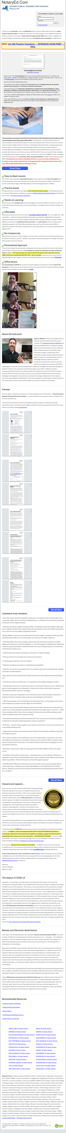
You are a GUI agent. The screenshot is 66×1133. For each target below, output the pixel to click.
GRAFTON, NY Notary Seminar (17, 1044)
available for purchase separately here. (32, 841)
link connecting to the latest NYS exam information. (25, 922)
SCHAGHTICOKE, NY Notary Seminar (46, 1059)
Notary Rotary (7, 1011)
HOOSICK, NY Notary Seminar (44, 1044)
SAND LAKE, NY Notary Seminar (17, 1059)
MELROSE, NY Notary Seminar (17, 1050)
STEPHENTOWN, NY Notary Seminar (46, 1062)
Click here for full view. (33, 72)
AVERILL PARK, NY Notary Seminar (18, 1028)
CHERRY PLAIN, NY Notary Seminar (46, 1034)
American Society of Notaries (52, 343)
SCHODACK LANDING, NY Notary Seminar (20, 1062)
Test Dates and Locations (24, 1118)
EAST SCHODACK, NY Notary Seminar (46, 1041)
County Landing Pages (8, 1118)
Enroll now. (58, 257)
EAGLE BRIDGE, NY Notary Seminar (46, 1038)
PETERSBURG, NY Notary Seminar (45, 1053)
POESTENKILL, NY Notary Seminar (18, 1056)
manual (49, 94)
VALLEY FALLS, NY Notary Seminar (46, 1065)
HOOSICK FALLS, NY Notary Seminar (19, 1047)
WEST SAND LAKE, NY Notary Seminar (19, 1068)
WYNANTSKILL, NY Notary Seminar (46, 1068)
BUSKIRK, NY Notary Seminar (44, 1031)
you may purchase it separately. (20, 196)
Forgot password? (43, 25)
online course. (10, 79)
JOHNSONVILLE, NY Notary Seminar (46, 1047)
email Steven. (23, 407)
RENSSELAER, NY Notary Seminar (45, 1056)
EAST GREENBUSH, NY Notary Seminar (20, 1041)
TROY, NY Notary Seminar (16, 1065)
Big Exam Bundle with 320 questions (44, 193)
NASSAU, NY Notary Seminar (44, 1050)
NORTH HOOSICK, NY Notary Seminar (19, 1053)
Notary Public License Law (11, 1019)
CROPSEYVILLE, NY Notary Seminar (19, 1038)
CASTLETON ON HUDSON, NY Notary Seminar (22, 1034)
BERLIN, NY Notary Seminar (44, 1028)
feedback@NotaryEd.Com (10, 860)
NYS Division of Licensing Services (13, 1015)
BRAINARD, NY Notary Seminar (17, 1031)
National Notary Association (11, 1007)
